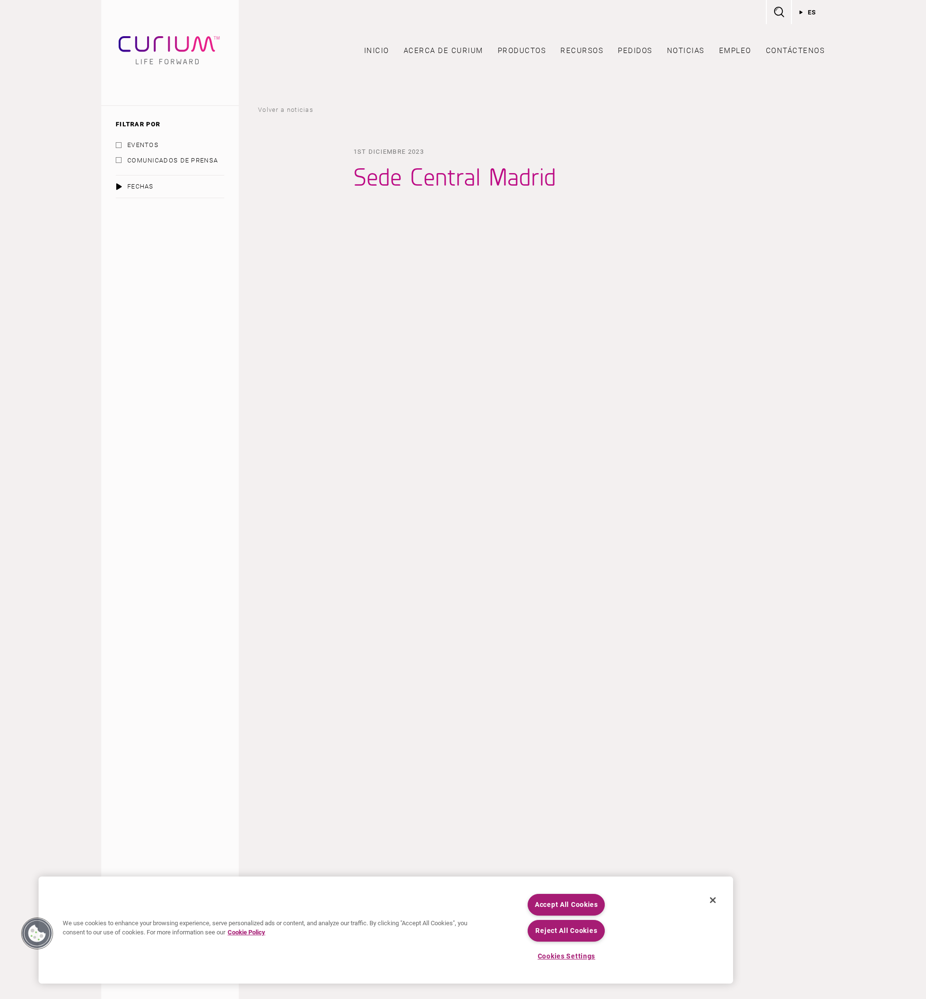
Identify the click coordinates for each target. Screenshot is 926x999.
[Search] (778, 12)
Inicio (376, 50)
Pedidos (635, 50)
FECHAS (140, 186)
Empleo (735, 50)
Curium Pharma (170, 52)
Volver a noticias (285, 109)
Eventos (143, 144)
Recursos (581, 50)
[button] (37, 933)
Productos (522, 50)
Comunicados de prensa (172, 160)
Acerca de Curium (443, 50)
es (812, 12)
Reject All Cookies (566, 931)
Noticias (686, 50)
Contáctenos (795, 50)
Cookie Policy (246, 932)
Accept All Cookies (566, 905)
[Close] (712, 900)
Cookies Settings (567, 956)
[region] (386, 930)
